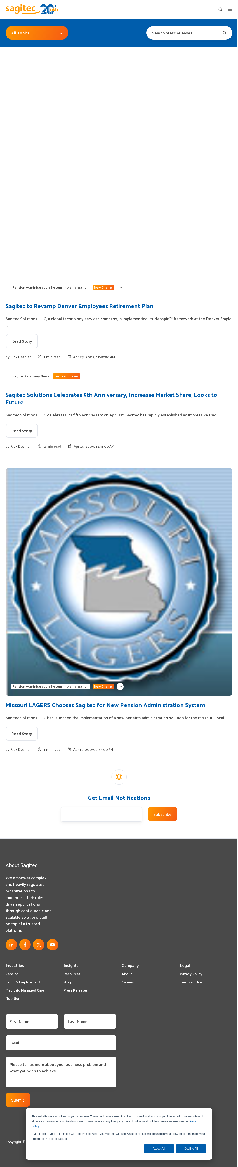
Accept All (159, 1148)
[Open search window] (220, 9)
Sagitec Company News (31, 376)
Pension (12, 973)
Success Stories (66, 376)
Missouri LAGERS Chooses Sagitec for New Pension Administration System (105, 704)
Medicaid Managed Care (25, 990)
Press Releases (76, 990)
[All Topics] (120, 287)
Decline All (191, 1148)
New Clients (103, 287)
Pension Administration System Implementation (51, 287)
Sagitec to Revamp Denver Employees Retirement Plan (80, 305)
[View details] (11, 944)
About (127, 973)
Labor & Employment (23, 982)
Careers (128, 982)
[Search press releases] (224, 33)
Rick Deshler (20, 356)
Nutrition (13, 998)
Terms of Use (191, 982)
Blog (67, 982)
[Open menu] (230, 9)
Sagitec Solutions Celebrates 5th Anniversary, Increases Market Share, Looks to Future (111, 398)
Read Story (21, 341)
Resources (72, 973)
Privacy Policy (191, 973)
